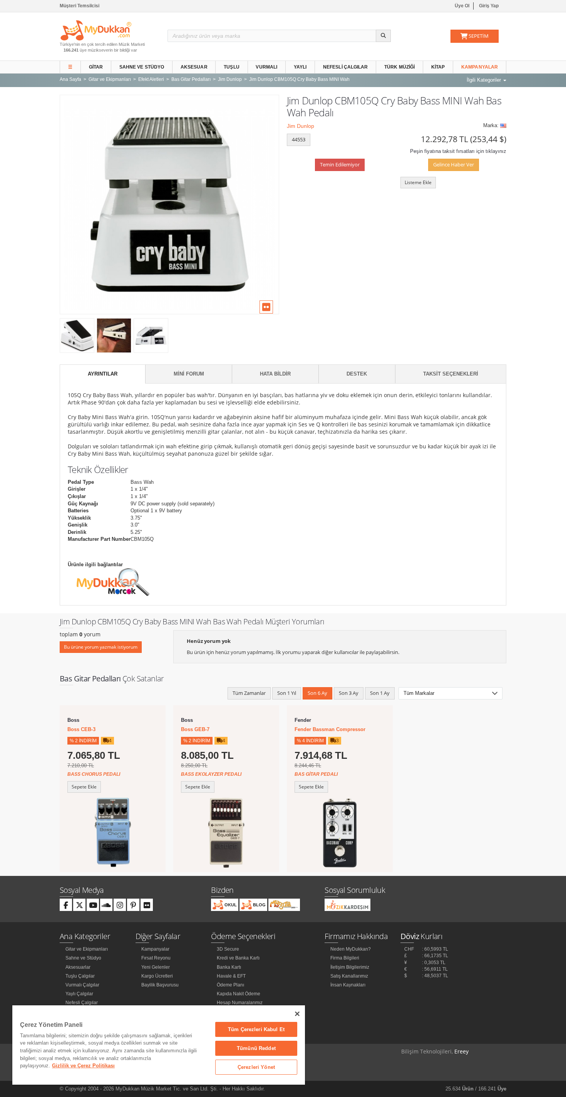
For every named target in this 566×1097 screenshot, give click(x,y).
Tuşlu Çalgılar (80, 976)
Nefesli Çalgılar (345, 67)
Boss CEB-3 (81, 729)
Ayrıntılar (102, 374)
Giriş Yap (489, 5)
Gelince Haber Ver (453, 164)
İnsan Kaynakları (347, 985)
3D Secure (228, 949)
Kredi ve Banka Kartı (238, 958)
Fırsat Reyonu (156, 958)
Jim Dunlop (300, 126)
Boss (73, 720)
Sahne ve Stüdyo (141, 67)
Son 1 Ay (380, 692)
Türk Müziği (399, 67)
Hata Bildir (275, 374)
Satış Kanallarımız (349, 976)
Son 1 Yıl (286, 692)
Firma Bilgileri (344, 958)
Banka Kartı (229, 967)
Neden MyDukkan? (350, 949)
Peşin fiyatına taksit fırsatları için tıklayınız (458, 151)
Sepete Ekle (84, 786)
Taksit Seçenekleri (450, 374)
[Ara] (383, 36)
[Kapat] (297, 1013)
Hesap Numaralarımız (240, 1002)
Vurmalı (266, 67)
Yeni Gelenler (155, 967)
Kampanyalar (479, 67)
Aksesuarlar (77, 967)
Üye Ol (462, 5)
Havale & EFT (231, 976)
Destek (357, 374)
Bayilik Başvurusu (160, 985)
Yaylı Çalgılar (79, 993)
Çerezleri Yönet (256, 1067)
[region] (158, 1045)
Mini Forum (189, 374)
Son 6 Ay (317, 692)
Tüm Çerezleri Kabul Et (256, 1029)
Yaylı (300, 67)
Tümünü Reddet (256, 1048)
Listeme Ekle (418, 182)
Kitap (438, 67)
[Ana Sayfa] (96, 30)
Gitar (96, 67)
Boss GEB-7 (195, 729)
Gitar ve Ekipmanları (86, 949)
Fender (303, 720)
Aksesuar (194, 67)
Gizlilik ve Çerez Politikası (83, 1065)
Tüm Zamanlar (249, 692)
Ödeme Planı (230, 985)
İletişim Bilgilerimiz (349, 967)
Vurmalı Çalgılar (82, 985)
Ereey (461, 1051)
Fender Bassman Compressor (330, 729)
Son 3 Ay (348, 692)
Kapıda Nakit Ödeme (238, 993)
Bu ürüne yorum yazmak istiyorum (100, 647)
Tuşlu (231, 67)
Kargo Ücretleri (157, 976)
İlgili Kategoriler (484, 80)
